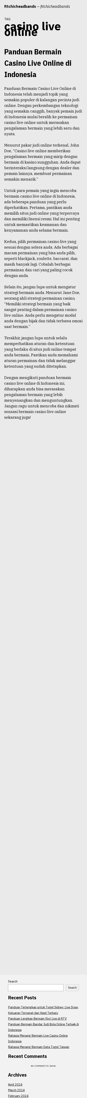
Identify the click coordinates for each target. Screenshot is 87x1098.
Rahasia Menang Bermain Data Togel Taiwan (38, 1047)
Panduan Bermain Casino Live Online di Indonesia (38, 63)
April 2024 (15, 1084)
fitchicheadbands (20, 6)
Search (13, 981)
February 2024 (18, 1096)
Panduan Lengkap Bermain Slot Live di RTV (37, 1019)
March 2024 (16, 1090)
